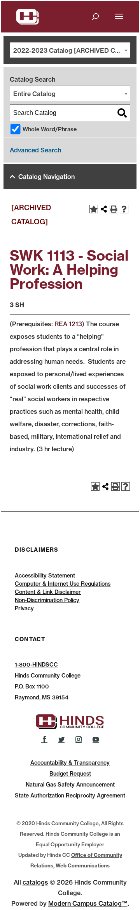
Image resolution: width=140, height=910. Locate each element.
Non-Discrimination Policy (47, 600)
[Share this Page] (104, 209)
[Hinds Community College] (27, 16)
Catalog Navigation (46, 177)
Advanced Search (35, 150)
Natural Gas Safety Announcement (70, 784)
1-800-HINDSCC (36, 664)
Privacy (24, 608)
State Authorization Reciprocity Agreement (70, 795)
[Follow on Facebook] (44, 739)
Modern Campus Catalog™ (88, 903)
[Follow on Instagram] (78, 739)
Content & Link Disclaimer (48, 591)
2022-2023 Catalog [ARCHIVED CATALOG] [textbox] (71, 50)
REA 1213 (68, 324)
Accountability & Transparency (70, 762)
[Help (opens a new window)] (124, 209)
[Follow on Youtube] (95, 739)
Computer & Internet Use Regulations (62, 583)
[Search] (122, 113)
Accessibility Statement (45, 575)
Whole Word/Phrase (50, 129)
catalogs (35, 882)
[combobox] (70, 50)
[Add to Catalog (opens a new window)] (93, 209)
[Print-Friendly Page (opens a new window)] (114, 209)
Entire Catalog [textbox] (34, 94)
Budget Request (70, 773)
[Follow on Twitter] (61, 739)
